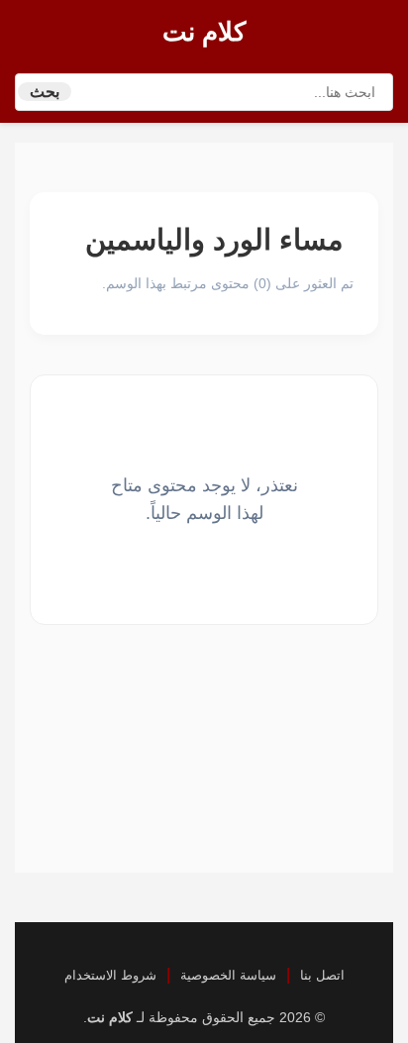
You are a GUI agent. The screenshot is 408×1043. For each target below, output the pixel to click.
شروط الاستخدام (110, 975)
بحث (44, 91)
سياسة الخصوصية (228, 975)
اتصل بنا (322, 975)
